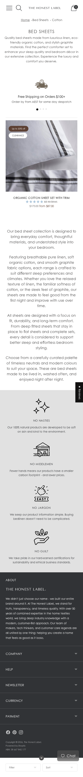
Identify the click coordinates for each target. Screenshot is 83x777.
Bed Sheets (40, 20)
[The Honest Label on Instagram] (21, 733)
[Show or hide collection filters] (41, 758)
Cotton (57, 20)
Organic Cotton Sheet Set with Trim (41, 198)
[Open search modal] (19, 8)
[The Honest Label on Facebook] (8, 733)
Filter (12, 767)
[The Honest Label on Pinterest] (14, 733)
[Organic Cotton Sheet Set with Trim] (41, 156)
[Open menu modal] (9, 8)
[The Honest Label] (44, 8)
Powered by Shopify (15, 745)
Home (25, 20)
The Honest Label (32, 742)
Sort (48, 767)
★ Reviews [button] (80, 392)
